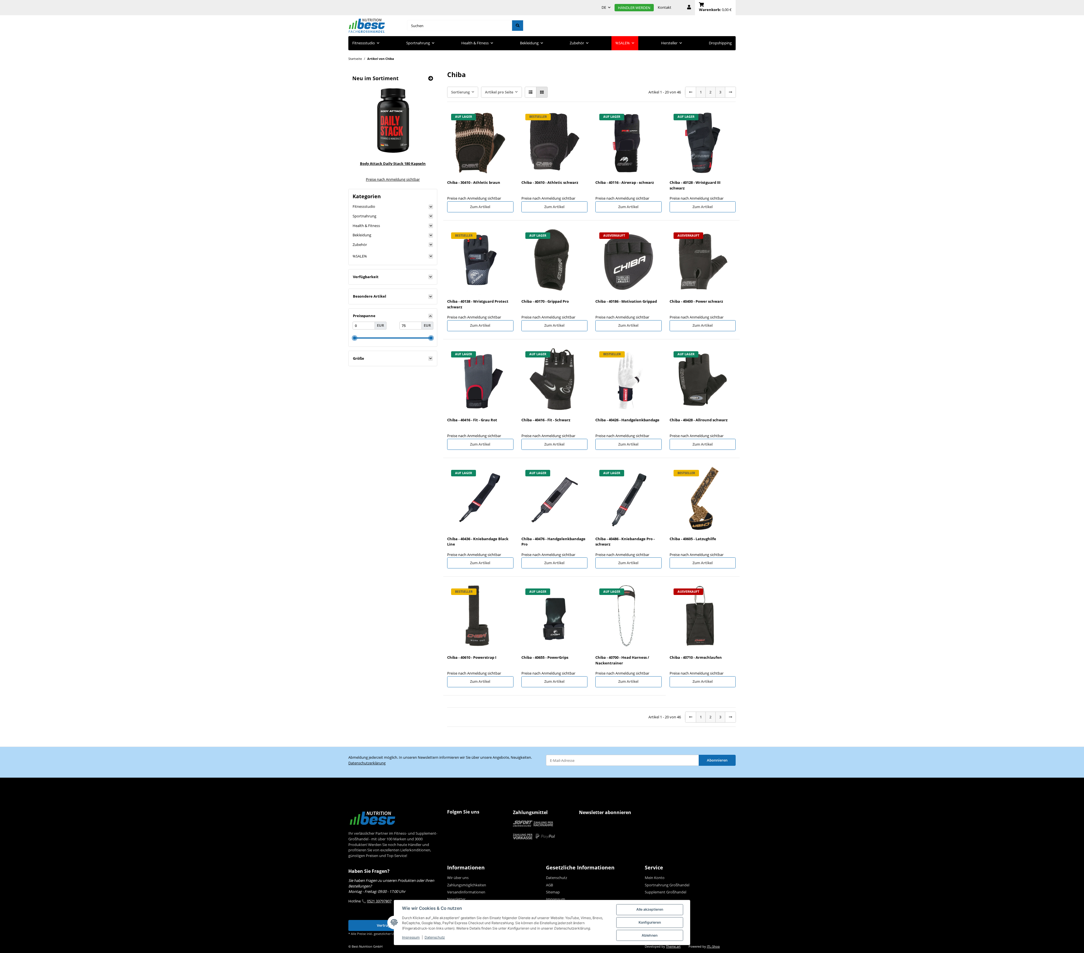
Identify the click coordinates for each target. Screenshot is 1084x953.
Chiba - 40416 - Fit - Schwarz (545, 419)
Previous (364, 133)
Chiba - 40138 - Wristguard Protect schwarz (477, 304)
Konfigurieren (650, 922)
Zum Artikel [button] (480, 206)
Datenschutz (435, 937)
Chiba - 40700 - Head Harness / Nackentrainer (622, 660)
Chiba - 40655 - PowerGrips (544, 657)
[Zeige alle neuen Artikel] (430, 78)
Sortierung (460, 92)
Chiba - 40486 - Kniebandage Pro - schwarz (625, 541)
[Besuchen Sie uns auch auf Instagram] (463, 823)
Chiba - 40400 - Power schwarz (696, 301)
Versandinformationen (466, 892)
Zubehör (360, 244)
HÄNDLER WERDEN (634, 7)
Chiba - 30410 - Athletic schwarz (549, 182)
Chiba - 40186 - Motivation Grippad (626, 301)
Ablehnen (649, 935)
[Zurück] (690, 92)
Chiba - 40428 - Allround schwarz (698, 419)
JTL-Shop (713, 946)
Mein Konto (655, 877)
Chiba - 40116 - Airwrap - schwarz (624, 182)
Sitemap (553, 892)
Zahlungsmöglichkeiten (466, 884)
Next (421, 133)
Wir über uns (458, 877)
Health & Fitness (366, 225)
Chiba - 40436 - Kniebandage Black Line (477, 541)
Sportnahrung (364, 216)
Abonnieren (717, 760)
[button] (689, 7)
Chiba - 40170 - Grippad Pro (545, 301)
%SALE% (360, 256)
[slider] (354, 338)
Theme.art (673, 946)
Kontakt (664, 7)
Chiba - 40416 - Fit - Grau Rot (472, 419)
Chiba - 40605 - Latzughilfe (693, 538)
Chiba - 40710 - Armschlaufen (696, 657)
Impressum (411, 937)
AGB (549, 884)
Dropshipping (720, 42)
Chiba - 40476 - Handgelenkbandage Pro (553, 541)
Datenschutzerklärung (367, 763)
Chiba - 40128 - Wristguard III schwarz (695, 185)
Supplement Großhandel (665, 892)
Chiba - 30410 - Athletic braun (473, 182)
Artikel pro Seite (499, 92)
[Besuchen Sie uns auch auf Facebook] (452, 823)
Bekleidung (362, 234)
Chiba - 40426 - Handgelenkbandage (627, 419)
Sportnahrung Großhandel (667, 884)
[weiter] (730, 92)
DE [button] (604, 7)
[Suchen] (517, 25)
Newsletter (456, 899)
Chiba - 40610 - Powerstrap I (471, 657)
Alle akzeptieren (649, 909)
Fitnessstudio (364, 206)
